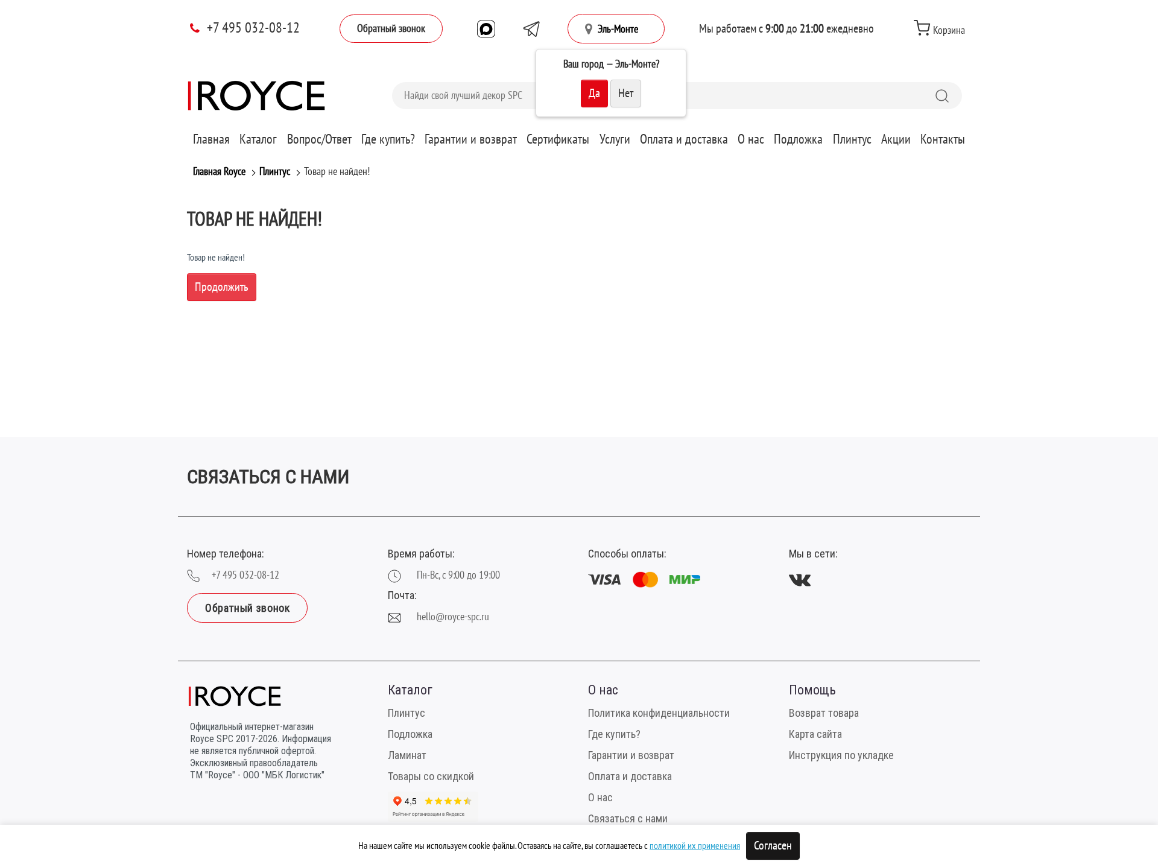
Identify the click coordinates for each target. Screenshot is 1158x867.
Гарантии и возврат (471, 139)
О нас (751, 139)
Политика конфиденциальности (659, 713)
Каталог (258, 139)
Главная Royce (219, 171)
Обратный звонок (391, 28)
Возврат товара (824, 713)
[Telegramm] (531, 29)
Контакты (942, 139)
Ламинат (407, 755)
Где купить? (388, 139)
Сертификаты (558, 139)
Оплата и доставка (684, 139)
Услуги (615, 139)
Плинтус (852, 139)
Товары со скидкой (431, 776)
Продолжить (221, 287)
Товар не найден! (337, 171)
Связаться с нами (628, 818)
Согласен (773, 846)
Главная (211, 139)
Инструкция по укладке (841, 755)
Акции (896, 139)
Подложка (798, 139)
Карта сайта (815, 734)
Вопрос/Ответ (319, 139)
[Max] (486, 29)
